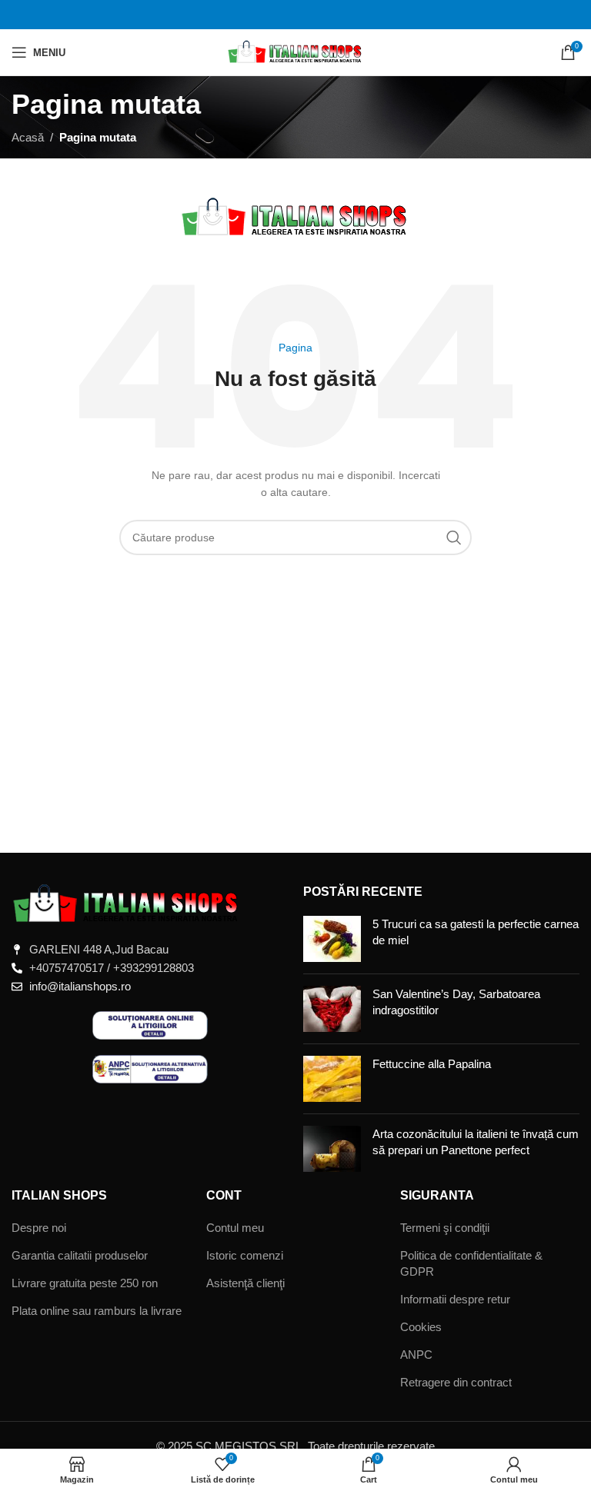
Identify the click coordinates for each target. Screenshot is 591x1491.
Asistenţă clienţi (245, 1283)
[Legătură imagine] (127, 902)
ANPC (416, 1354)
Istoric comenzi (244, 1255)
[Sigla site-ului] (296, 51)
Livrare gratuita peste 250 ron (85, 1283)
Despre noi (39, 1227)
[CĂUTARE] (454, 537)
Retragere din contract (456, 1382)
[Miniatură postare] (332, 939)
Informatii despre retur (455, 1299)
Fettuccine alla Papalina (431, 1063)
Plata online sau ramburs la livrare (97, 1310)
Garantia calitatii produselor (80, 1255)
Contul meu (235, 1227)
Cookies (421, 1326)
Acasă (28, 137)
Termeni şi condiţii (444, 1227)
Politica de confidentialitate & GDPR (471, 1263)
